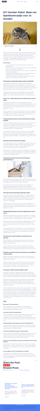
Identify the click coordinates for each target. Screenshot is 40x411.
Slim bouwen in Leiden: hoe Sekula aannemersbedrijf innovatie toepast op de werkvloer (11, 386)
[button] (37, 1)
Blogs (21, 1)
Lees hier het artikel (7, 297)
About (18, 1)
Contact (25, 1)
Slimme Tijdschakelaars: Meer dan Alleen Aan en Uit (28, 386)
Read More (23, 395)
